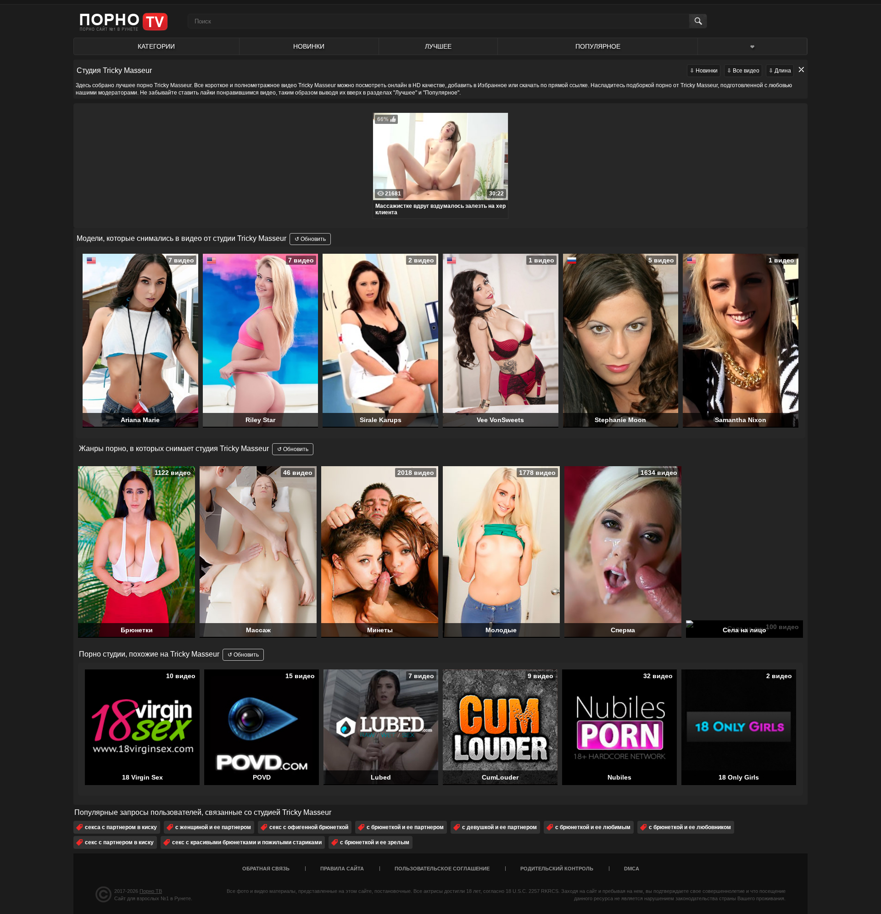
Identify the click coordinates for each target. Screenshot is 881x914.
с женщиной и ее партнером (213, 827)
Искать (698, 21)
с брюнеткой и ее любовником (690, 827)
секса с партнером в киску (121, 827)
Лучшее (438, 46)
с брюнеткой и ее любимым (592, 827)
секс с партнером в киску (119, 842)
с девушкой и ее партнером (499, 827)
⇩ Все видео (743, 70)
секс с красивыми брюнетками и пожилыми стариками (247, 842)
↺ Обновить (310, 239)
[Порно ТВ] (124, 21)
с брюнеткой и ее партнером (405, 827)
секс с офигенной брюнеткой (308, 827)
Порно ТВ (150, 891)
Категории (156, 46)
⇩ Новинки (704, 70)
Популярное (597, 46)
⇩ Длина (780, 70)
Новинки (308, 46)
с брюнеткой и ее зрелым (374, 842)
